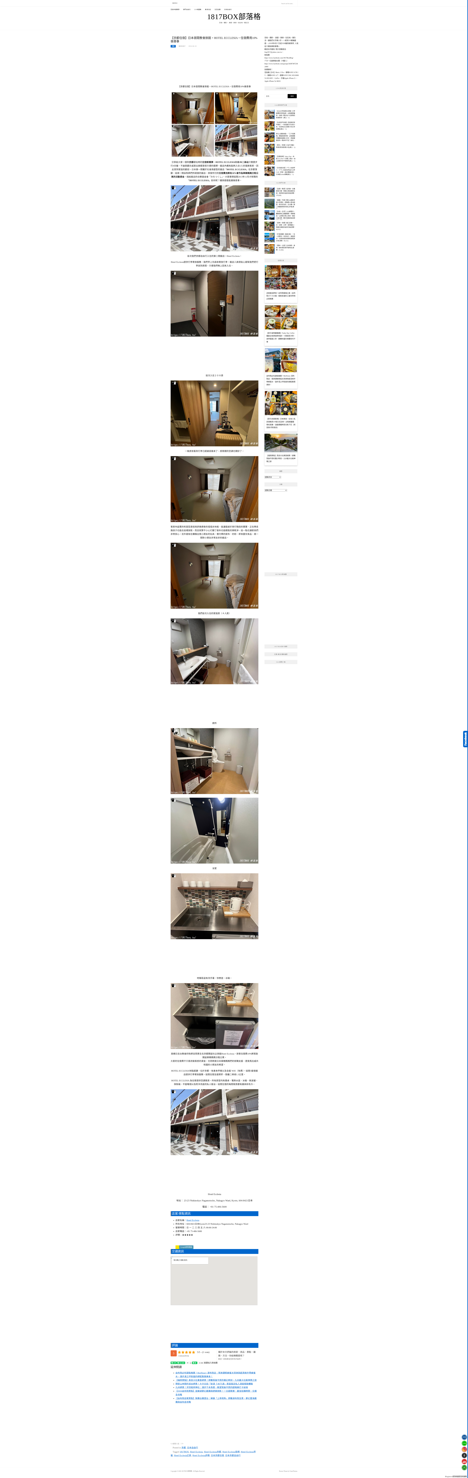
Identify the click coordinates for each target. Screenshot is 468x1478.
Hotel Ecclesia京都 (212, 1452)
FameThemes (293, 1471)
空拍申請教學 (175, 9)
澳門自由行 (187, 9)
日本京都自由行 (233, 1455)
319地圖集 (197, 9)
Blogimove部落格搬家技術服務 (456, 1476)
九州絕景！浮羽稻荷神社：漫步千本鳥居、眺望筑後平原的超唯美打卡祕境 (212, 1387)
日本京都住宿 (217, 1455)
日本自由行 (228, 9)
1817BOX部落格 (234, 17)
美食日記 (208, 9)
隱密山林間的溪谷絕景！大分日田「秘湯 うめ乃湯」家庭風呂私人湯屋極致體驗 (214, 1384)
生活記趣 (218, 9)
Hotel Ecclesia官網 (231, 1452)
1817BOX (184, 1452)
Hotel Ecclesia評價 (201, 1455)
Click (465, 739)
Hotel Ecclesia (192, 1220)
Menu (175, 3)
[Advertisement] (214, 68)
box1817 (182, 46)
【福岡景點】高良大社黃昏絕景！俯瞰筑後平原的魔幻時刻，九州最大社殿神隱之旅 (216, 1380)
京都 (173, 46)
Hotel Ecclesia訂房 (182, 1455)
